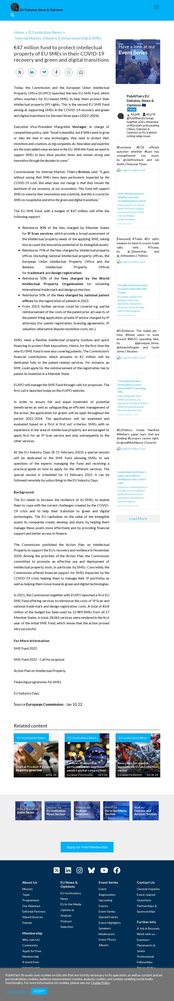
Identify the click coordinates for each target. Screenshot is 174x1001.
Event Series (107, 911)
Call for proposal (52, 659)
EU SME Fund (89, 93)
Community (30, 945)
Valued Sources (32, 917)
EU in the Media (70, 904)
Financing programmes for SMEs (37, 682)
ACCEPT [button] (39, 991)
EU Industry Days (37, 452)
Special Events (108, 917)
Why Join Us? (31, 939)
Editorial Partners (34, 911)
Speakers (105, 928)
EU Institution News (45, 32)
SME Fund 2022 (25, 648)
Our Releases (31, 906)
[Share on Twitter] (20, 72)
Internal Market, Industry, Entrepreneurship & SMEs (58, 38)
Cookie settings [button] (17, 991)
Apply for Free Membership (87, 847)
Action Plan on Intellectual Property (40, 671)
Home (19, 32)
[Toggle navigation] (157, 7)
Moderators (107, 934)
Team (26, 894)
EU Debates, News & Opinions (41, 10)
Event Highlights (110, 922)
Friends (27, 922)
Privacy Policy (146, 968)
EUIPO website (73, 390)
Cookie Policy (100, 983)
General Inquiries (148, 889)
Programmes (30, 900)
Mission (27, 889)
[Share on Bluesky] (44, 72)
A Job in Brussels (148, 928)
